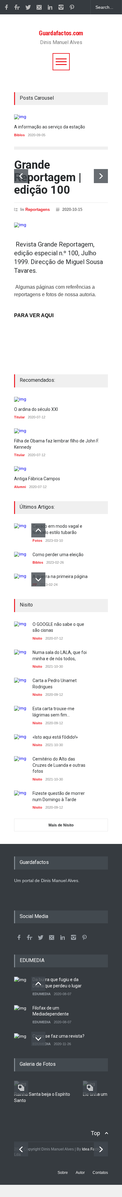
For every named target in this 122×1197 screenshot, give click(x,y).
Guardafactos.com (61, 33)
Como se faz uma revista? (58, 1036)
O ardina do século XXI (36, 409)
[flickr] (17, 7)
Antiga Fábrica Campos (37, 478)
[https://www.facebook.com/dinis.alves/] (18, 937)
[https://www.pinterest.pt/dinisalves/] (72, 7)
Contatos (100, 1172)
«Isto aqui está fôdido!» (55, 737)
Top (95, 1133)
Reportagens (37, 209)
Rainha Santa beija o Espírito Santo (42, 1097)
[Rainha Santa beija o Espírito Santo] (44, 1084)
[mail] (39, 7)
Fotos (37, 540)
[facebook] (6, 7)
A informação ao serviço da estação (49, 126)
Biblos (19, 135)
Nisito (37, 638)
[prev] (21, 176)
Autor (80, 1172)
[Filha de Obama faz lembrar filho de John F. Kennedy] (61, 430)
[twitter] (28, 7)
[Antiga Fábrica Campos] (37, 468)
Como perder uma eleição (58, 554)
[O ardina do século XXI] (36, 399)
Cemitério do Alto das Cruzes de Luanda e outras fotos (59, 765)
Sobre (63, 1172)
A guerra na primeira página (60, 576)
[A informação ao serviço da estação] (61, 116)
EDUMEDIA (42, 994)
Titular (19, 417)
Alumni (20, 487)
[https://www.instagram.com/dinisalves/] (61, 7)
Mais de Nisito (61, 825)
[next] (101, 176)
